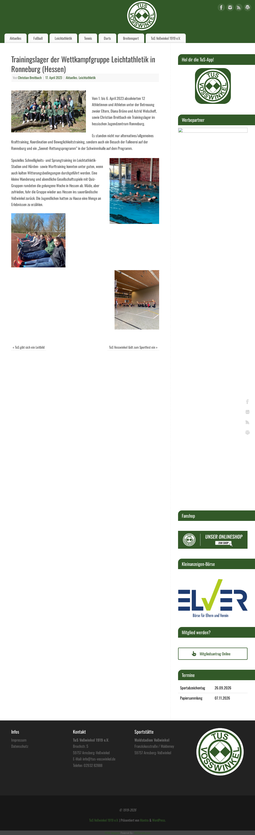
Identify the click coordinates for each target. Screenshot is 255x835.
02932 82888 (93, 765)
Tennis (88, 38)
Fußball (38, 38)
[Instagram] (230, 8)
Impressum (18, 740)
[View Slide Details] (213, 86)
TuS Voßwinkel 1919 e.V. (166, 38)
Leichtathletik (63, 38)
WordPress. (159, 820)
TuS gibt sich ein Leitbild (29, 347)
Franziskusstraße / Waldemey (154, 746)
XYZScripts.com (142, 833)
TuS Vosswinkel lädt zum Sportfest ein (133, 347)
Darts (107, 38)
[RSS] (239, 8)
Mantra (144, 820)
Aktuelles (15, 38)
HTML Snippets (112, 833)
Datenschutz (19, 746)
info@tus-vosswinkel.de (99, 758)
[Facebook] (221, 8)
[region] (213, 86)
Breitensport (131, 38)
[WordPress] (247, 8)
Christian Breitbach (30, 77)
